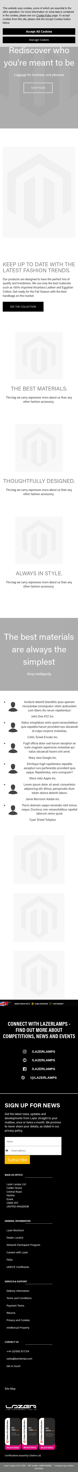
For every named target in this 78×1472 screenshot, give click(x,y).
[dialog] (39, 23)
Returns (11, 1313)
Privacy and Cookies (18, 1320)
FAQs (10, 1259)
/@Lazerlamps (43, 1077)
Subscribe (17, 1160)
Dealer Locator (15, 1237)
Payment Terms (15, 1305)
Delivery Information (18, 1291)
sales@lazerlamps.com (19, 1358)
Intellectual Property (18, 1327)
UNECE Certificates (18, 1267)
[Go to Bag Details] (39, 378)
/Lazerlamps (43, 1051)
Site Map (10, 1388)
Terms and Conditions (19, 1298)
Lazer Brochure (15, 1230)
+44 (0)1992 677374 (18, 1351)
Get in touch (13, 1366)
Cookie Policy (44, 15)
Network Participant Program (23, 1245)
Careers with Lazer (17, 1252)
